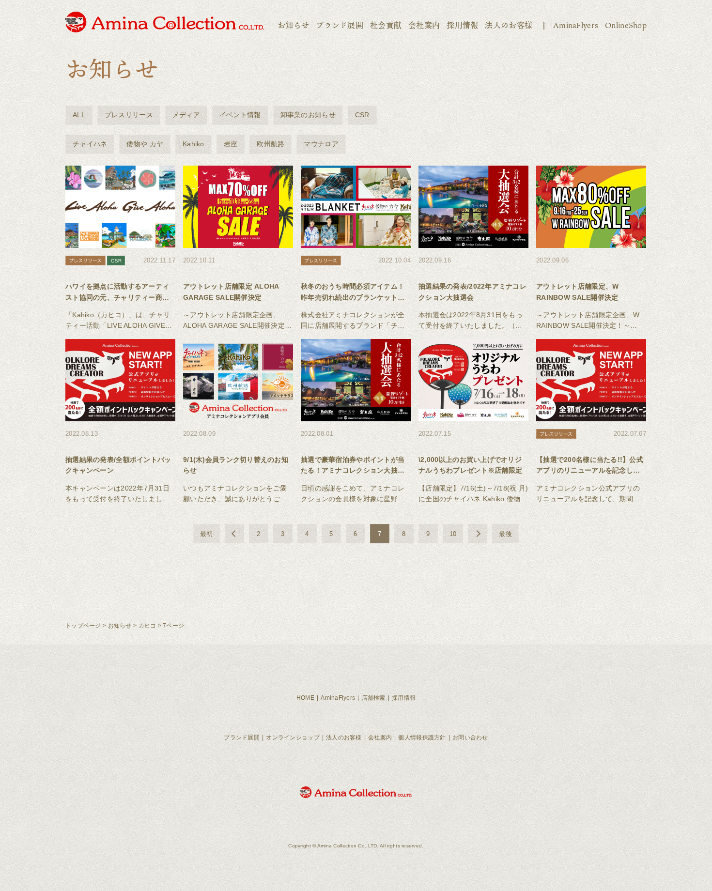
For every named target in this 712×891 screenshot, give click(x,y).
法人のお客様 (508, 25)
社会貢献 (386, 25)
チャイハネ (90, 144)
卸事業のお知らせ (308, 115)
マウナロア (321, 144)
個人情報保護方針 (422, 737)
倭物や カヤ (144, 144)
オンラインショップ (293, 737)
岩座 (231, 144)
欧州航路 (270, 144)
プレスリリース (129, 115)
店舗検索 (374, 697)
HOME (305, 697)
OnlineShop (626, 25)
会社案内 (424, 25)
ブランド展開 (339, 25)
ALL (79, 115)
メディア (186, 115)
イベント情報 (240, 115)
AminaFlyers (575, 25)
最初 (206, 534)
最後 (505, 534)
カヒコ (147, 625)
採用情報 (462, 25)
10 (453, 534)
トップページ (83, 625)
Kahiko (193, 144)
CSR (362, 115)
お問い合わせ (470, 737)
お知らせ (293, 25)
